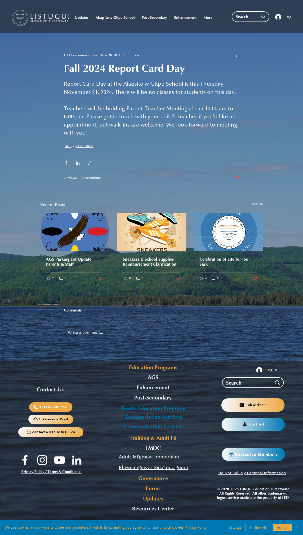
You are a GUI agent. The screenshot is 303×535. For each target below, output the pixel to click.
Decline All (257, 527)
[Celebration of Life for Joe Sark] (228, 232)
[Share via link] (89, 163)
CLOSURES (84, 146)
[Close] (297, 527)
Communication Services (153, 427)
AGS (68, 146)
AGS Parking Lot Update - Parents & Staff (70, 262)
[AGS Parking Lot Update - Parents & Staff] (74, 232)
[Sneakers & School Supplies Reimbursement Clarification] (151, 232)
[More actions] (236, 55)
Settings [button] (235, 527)
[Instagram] (42, 460)
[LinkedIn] (76, 460)
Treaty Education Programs (153, 408)
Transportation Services (153, 417)
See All (257, 204)
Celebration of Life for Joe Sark (224, 262)
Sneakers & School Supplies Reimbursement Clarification (149, 262)
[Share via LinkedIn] (78, 163)
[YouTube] (59, 460)
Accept (282, 527)
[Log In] (277, 17)
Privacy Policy (196, 527)
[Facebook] (24, 460)
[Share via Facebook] (66, 163)
